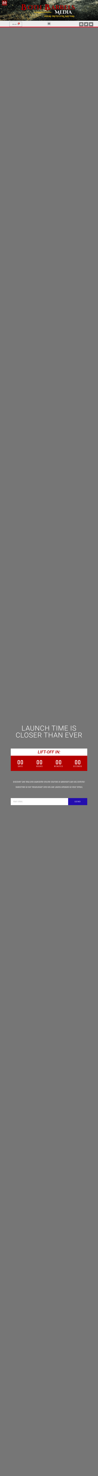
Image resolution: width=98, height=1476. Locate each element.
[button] (49, 23)
